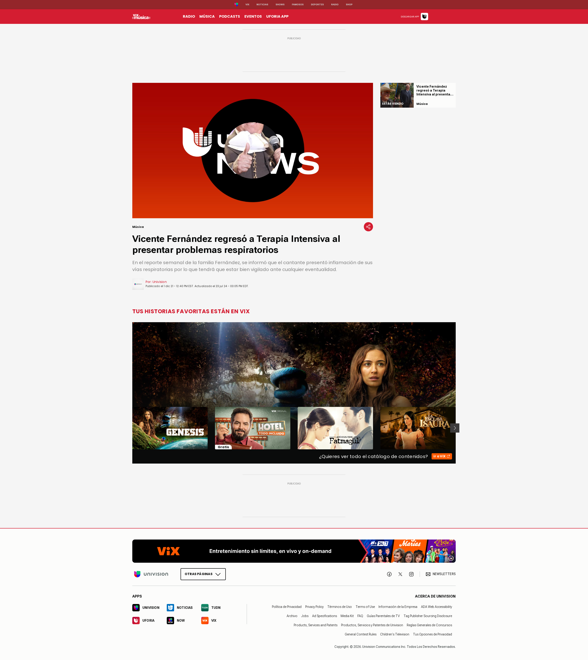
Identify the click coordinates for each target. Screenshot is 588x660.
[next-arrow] (454, 428)
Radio (335, 4)
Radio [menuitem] (189, 16)
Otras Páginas (198, 573)
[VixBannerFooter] (294, 551)
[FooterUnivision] (151, 574)
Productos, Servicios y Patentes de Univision (372, 625)
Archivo (292, 616)
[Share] (368, 226)
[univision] (141, 16)
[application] (252, 150)
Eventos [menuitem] (253, 16)
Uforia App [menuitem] (277, 16)
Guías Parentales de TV (383, 616)
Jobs (304, 616)
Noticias (262, 4)
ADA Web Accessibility (436, 606)
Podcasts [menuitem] (229, 16)
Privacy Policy (314, 606)
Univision (160, 282)
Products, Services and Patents (315, 625)
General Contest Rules (360, 634)
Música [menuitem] (207, 16)
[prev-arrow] (129, 428)
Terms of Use (365, 606)
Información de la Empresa (398, 606)
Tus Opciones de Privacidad (432, 634)
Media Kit (347, 616)
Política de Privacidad (287, 606)
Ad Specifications (324, 616)
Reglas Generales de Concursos (429, 625)
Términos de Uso (339, 606)
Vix (247, 4)
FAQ (360, 616)
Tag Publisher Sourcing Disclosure (428, 616)
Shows (280, 4)
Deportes (317, 4)
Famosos (298, 4)
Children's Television (394, 634)
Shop (349, 4)
